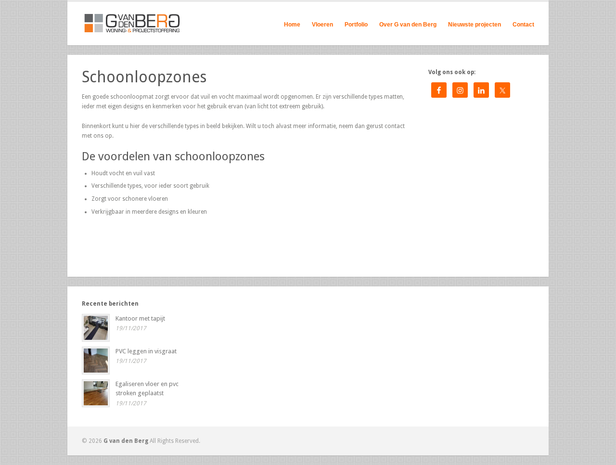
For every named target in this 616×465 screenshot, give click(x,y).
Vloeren (322, 23)
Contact (523, 24)
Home (292, 24)
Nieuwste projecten (474, 24)
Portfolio (356, 23)
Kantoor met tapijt (140, 318)
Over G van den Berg (407, 23)
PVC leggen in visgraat (146, 351)
